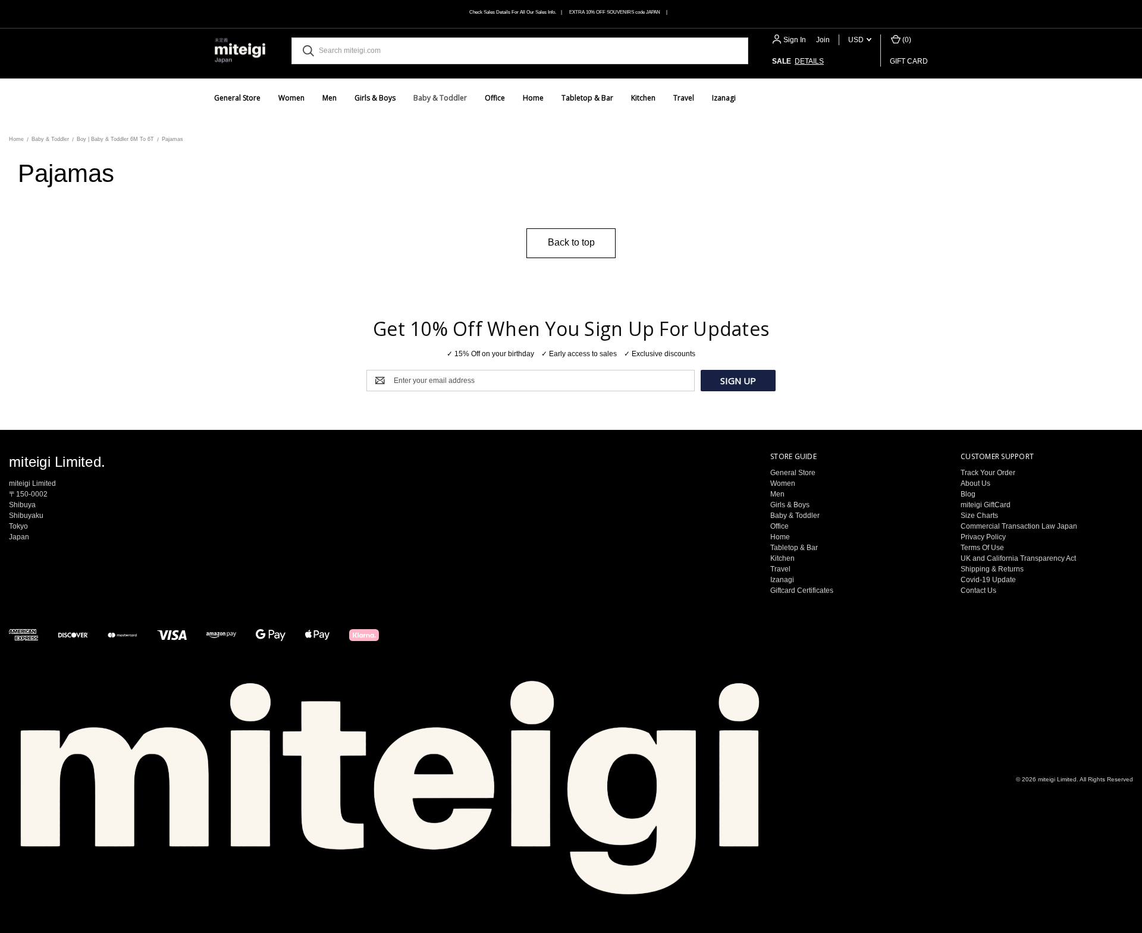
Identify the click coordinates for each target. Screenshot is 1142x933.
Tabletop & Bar (587, 98)
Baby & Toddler (440, 98)
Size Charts (979, 515)
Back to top (571, 242)
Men (329, 98)
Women (291, 98)
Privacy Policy (983, 537)
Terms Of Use (982, 548)
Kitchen (643, 98)
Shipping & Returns (992, 569)
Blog (968, 494)
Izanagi (724, 98)
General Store (237, 98)
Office (495, 98)
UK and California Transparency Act (1018, 558)
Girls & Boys (375, 98)
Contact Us (978, 590)
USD (856, 40)
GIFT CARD (909, 61)
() (906, 40)
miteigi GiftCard (986, 505)
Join (823, 40)
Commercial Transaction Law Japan (1019, 526)
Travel (683, 98)
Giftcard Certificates (801, 590)
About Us (975, 483)
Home (533, 98)
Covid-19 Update (988, 580)
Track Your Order (988, 473)
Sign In (794, 40)
